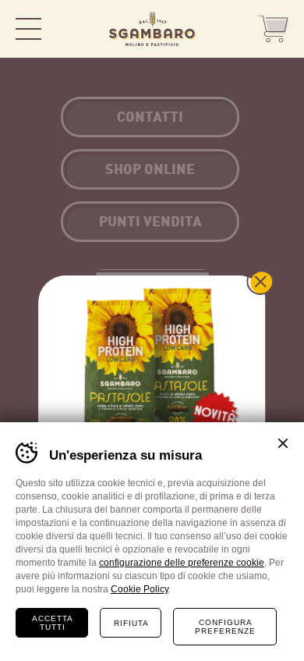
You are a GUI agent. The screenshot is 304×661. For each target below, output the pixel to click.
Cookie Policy (139, 589)
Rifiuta (131, 623)
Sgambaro (152, 29)
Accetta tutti (52, 622)
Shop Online (272, 29)
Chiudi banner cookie (283, 443)
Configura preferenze (225, 626)
